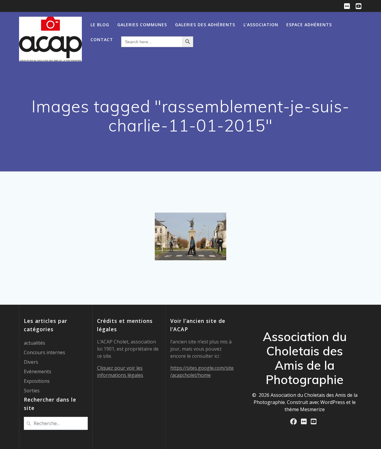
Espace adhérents (309, 24)
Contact (101, 39)
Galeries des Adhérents (205, 24)
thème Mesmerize (305, 409)
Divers (31, 362)
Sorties (32, 390)
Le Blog (99, 24)
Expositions (37, 381)
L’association (260, 24)
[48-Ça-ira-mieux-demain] (190, 236)
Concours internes (44, 352)
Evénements (37, 371)
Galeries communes (142, 24)
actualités (34, 343)
